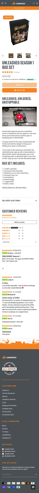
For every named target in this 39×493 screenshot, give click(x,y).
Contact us (5, 390)
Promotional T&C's (8, 415)
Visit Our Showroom (8, 393)
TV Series (5, 432)
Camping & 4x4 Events (9, 405)
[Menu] (2, 3)
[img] (7, 250)
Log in (4, 402)
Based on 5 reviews (9, 218)
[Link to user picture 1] (3, 268)
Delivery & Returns (11, 201)
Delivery (4, 396)
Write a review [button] (19, 222)
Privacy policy (6, 412)
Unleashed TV (6, 438)
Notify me (21, 90)
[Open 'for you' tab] (33, 487)
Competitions (6, 435)
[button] (7, 72)
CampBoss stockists (9, 399)
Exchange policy (7, 409)
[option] (19, 8)
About (4, 426)
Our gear (5, 429)
